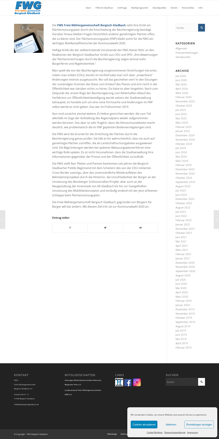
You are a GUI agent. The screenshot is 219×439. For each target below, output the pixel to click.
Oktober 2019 (184, 317)
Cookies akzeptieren (144, 424)
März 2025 (182, 122)
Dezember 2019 (185, 309)
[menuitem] (88, 7)
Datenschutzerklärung (174, 432)
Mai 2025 (181, 118)
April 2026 (182, 88)
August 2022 (183, 207)
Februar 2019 (184, 347)
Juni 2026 (181, 80)
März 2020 (182, 296)
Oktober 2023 (184, 177)
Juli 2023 (181, 190)
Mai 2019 (181, 339)
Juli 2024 (181, 148)
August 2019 (183, 326)
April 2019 (182, 343)
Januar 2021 (183, 258)
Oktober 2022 (184, 203)
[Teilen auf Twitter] (105, 227)
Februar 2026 (184, 97)
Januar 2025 (183, 131)
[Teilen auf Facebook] (70, 227)
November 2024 (185, 139)
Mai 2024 (181, 156)
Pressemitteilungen (187, 52)
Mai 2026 (181, 84)
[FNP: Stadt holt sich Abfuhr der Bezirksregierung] (2, 219)
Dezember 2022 (185, 199)
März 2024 (182, 161)
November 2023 (185, 173)
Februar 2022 (184, 220)
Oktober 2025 (184, 105)
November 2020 (185, 266)
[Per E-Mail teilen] (140, 227)
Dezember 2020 (185, 262)
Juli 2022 (181, 211)
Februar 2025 (184, 127)
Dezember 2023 (185, 169)
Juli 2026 (181, 76)
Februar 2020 (184, 300)
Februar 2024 (184, 165)
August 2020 (183, 275)
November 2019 (185, 313)
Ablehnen (171, 424)
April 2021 (182, 245)
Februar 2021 (184, 254)
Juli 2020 (181, 279)
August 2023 (183, 186)
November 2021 (185, 228)
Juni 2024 (181, 152)
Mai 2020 (181, 288)
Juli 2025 (181, 110)
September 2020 (185, 271)
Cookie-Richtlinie (155, 432)
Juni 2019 (181, 334)
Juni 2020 (181, 283)
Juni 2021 (181, 237)
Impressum (192, 432)
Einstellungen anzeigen (199, 424)
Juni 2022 (181, 216)
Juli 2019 (181, 330)
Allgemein (181, 48)
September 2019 (185, 322)
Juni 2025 (181, 114)
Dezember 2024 (185, 135)
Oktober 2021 (184, 232)
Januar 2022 (183, 224)
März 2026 (182, 93)
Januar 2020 (183, 305)
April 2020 (182, 292)
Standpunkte (183, 57)
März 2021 (182, 249)
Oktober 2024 (184, 144)
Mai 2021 (181, 241)
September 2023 (185, 182)
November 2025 (185, 101)
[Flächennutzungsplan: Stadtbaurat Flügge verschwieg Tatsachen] (216, 219)
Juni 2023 (181, 194)
